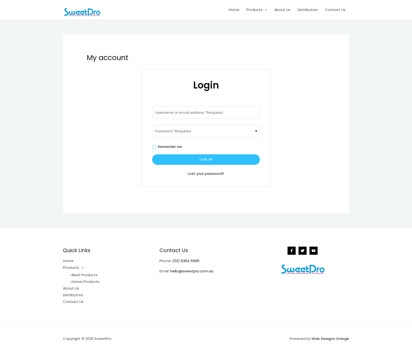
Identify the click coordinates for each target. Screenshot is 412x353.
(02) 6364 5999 (185, 260)
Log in (206, 159)
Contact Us (335, 9)
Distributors (308, 9)
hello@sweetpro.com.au (191, 271)
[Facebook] (292, 251)
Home (234, 9)
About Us (282, 9)
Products (255, 9)
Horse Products (85, 281)
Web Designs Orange (330, 338)
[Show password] (256, 131)
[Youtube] (313, 251)
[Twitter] (303, 251)
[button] (265, 9)
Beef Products (85, 274)
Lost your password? (206, 173)
